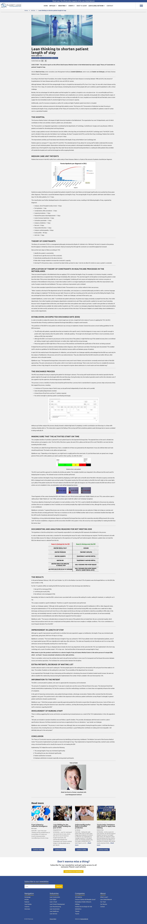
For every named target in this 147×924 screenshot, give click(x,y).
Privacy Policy (53, 918)
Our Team (103, 901)
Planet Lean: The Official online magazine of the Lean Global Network (73, 1)
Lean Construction (55, 897)
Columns (26, 906)
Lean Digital (53, 899)
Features (26, 901)
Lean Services (53, 913)
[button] (53, 6)
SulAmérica (78, 909)
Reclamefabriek (84, 918)
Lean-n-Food (53, 901)
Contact (110, 5)
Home (46, 5)
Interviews (27, 909)
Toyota (77, 913)
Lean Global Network (106, 899)
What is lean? (82, 5)
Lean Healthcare (54, 911)
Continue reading (38, 849)
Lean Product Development (57, 904)
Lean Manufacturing (55, 906)
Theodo (77, 911)
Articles (33, 10)
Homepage (27, 897)
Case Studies (28, 904)
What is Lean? (104, 897)
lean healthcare (35, 57)
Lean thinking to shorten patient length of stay (52, 10)
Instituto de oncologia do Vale (83, 906)
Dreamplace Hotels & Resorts (83, 901)
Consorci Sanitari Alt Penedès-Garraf (85, 899)
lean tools (55, 57)
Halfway (77, 904)
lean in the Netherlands (46, 57)
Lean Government (54, 909)
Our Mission (103, 904)
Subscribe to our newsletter (73, 871)
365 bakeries (78, 897)
